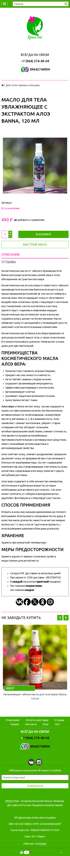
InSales (42, 843)
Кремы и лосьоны (29, 85)
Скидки (14, 724)
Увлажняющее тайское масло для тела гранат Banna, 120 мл (35, 696)
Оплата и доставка (37, 720)
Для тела (11, 85)
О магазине (12, 720)
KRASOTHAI (12, 801)
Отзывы (59, 720)
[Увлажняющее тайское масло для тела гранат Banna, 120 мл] (35, 657)
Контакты (31, 724)
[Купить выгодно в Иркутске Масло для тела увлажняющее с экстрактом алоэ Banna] (35, 165)
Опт (57, 724)
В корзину (43, 234)
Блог (46, 724)
